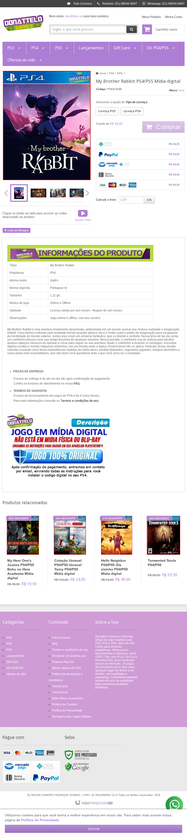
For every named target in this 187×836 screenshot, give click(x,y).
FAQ (54, 643)
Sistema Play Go (63, 662)
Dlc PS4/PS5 (14, 668)
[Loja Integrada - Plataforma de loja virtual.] (93, 803)
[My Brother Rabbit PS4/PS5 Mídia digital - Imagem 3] (58, 193)
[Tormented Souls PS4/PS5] (163, 548)
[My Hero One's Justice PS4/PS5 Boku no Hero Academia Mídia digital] (23, 552)
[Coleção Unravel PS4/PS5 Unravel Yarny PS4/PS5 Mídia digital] (70, 550)
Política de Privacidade (67, 710)
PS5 (9, 650)
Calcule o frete (106, 199)
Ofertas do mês (16, 674)
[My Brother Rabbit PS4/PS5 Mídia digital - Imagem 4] (77, 193)
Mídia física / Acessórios (67, 698)
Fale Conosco (82, 3)
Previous (6, 193)
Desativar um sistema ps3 (69, 656)
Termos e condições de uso (70, 650)
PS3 (9, 637)
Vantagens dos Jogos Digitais (71, 716)
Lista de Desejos (18, 230)
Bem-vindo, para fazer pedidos (79, 16)
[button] (83, 215)
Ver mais (25, 570)
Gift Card (12, 662)
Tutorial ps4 (59, 692)
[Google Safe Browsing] (77, 767)
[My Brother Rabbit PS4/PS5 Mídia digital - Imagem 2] (38, 193)
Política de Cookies (64, 704)
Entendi (93, 829)
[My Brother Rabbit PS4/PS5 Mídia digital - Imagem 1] (19, 193)
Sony (181, 90)
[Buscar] (131, 29)
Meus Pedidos (151, 17)
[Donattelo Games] (23, 23)
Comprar (167, 127)
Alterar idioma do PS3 (66, 668)
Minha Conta (173, 17)
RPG (120, 73)
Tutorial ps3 (59, 686)
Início (103, 73)
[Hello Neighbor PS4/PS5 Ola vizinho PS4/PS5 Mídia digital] (116, 550)
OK (149, 199)
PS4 (111, 73)
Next (88, 191)
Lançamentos (15, 656)
